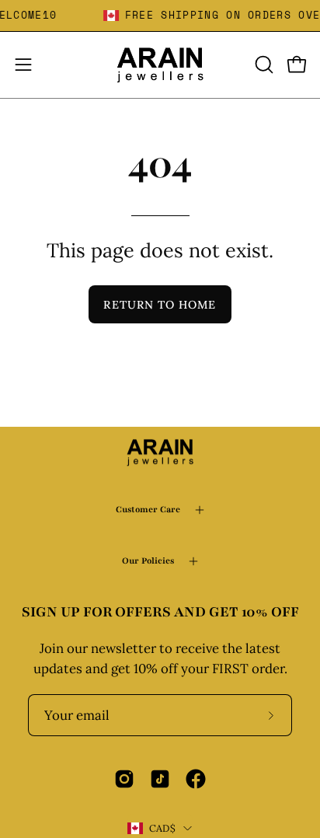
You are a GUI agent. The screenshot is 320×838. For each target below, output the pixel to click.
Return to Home (159, 305)
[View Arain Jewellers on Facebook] (195, 779)
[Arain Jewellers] (160, 65)
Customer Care (148, 509)
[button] (262, 64)
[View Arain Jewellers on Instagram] (124, 779)
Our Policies (148, 561)
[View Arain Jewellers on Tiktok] (160, 779)
